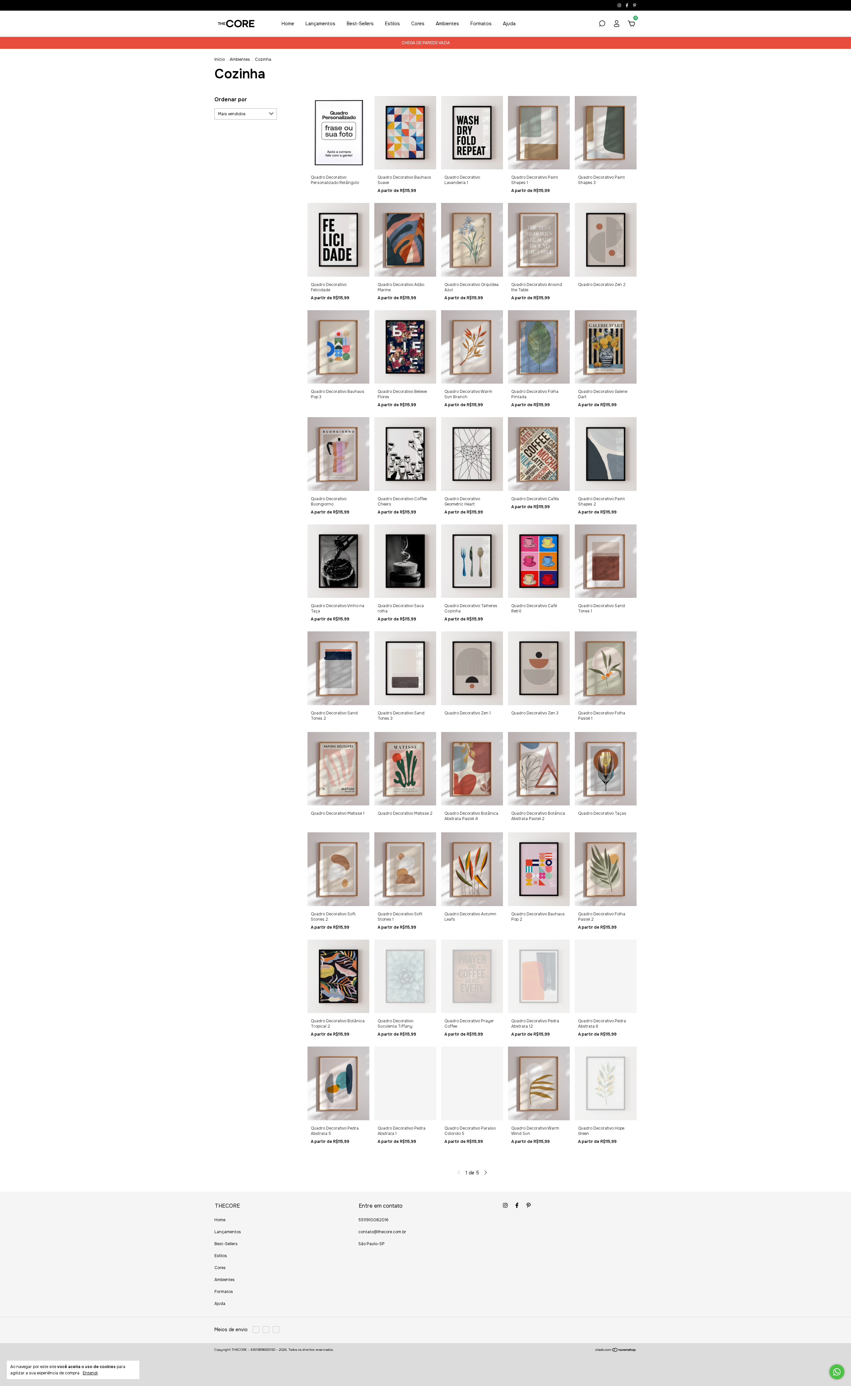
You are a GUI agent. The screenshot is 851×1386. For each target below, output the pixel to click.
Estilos (392, 24)
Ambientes (447, 24)
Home (288, 24)
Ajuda (509, 24)
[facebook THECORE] (627, 5)
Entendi (90, 1373)
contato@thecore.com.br (382, 1232)
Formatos (481, 24)
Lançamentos (320, 24)
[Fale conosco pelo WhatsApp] (836, 1371)
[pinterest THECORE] (635, 5)
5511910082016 (373, 1220)
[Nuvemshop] (616, 1350)
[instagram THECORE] (619, 5)
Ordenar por (230, 99)
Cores (418, 24)
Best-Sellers (360, 24)
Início (219, 59)
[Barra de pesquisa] (602, 24)
